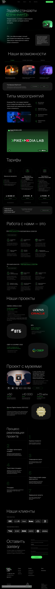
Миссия (19, 570)
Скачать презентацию (12, 268)
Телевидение (30, 570)
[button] (47, 24)
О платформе (34, 86)
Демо (44, 86)
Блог (30, 1)
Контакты (35, 1)
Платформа (30, 573)
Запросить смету (45, 210)
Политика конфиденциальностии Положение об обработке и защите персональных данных (44, 586)
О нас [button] (19, 1)
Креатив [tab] (43, 60)
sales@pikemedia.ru (10, 575)
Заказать (10, 198)
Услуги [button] (24, 1)
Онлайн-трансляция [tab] (27, 60)
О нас (19, 568)
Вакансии (20, 573)
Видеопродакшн (31, 575)
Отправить (37, 557)
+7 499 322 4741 (11, 573)
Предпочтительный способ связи (37, 542)
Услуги (30, 568)
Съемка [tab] (12, 60)
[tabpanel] (27, 72)
